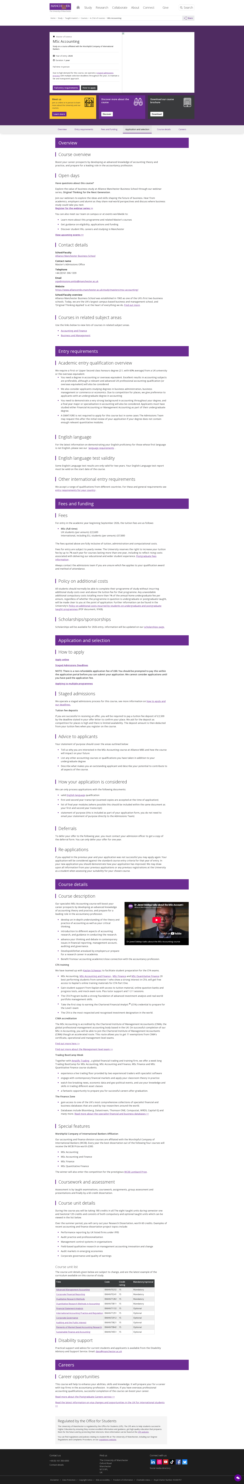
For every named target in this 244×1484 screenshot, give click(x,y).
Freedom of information (123, 1480)
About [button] (135, 7)
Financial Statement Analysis (69, 1308)
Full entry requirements (66, 87)
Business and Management (75, 335)
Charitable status (143, 1480)
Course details (164, 129)
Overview (62, 129)
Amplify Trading (80, 1060)
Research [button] (102, 7)
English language (76, 795)
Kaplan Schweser (92, 970)
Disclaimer (54, 1480)
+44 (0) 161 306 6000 (59, 1460)
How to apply (89, 87)
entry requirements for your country (75, 490)
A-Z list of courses (97, 18)
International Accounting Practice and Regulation (79, 1313)
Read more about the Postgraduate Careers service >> (85, 1396)
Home (78, 7)
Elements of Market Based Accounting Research (79, 1327)
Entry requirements (84, 129)
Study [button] (88, 7)
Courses (84, 18)
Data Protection (68, 1480)
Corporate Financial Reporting (70, 1294)
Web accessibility (103, 1480)
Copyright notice (85, 1480)
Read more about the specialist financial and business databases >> (111, 1113)
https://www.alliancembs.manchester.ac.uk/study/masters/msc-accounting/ (96, 289)
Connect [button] (148, 7)
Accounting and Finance (74, 330)
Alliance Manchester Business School (75, 255)
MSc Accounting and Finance (95, 976)
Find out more (132, 305)
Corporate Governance (67, 1317)
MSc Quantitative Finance (145, 976)
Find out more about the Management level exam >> (84, 1049)
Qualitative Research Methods (70, 1299)
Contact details (57, 1464)
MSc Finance (119, 976)
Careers (182, 129)
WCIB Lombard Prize (135, 1171)
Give (166, 7)
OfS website (143, 1432)
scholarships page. (154, 626)
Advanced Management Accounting (73, 1289)
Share (190, 18)
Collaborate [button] (119, 7)
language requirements (101, 448)
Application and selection (137, 129)
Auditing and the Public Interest (71, 1322)
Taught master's (71, 18)
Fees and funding (109, 129)
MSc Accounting (114, 18)
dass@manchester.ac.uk (109, 1351)
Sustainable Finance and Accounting (73, 1332)
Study (60, 18)
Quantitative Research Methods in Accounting (78, 1303)
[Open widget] (237, 1477)
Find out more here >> (67, 1043)
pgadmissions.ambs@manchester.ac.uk (76, 281)
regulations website (107, 1439)
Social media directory (160, 1468)
